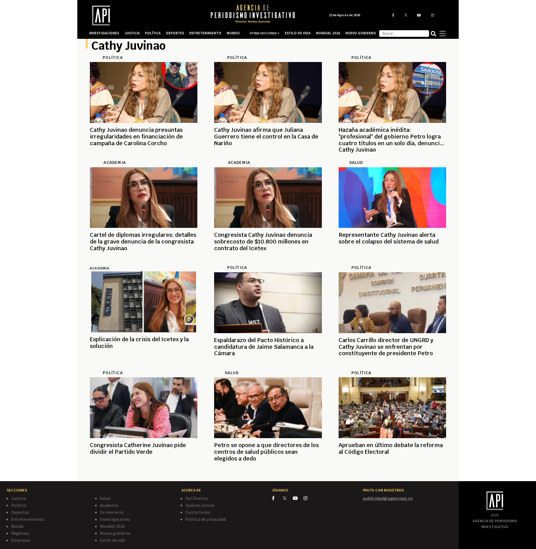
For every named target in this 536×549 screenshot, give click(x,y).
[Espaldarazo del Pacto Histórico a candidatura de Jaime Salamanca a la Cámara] (268, 367)
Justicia (18, 498)
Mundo (17, 526)
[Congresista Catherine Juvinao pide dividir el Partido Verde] (143, 472)
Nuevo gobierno (115, 533)
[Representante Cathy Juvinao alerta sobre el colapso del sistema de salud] (392, 261)
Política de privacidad (205, 519)
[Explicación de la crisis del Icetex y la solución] (143, 366)
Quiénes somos (199, 505)
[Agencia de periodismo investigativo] (144, 15)
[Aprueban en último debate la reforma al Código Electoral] (392, 472)
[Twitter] (287, 498)
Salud (105, 498)
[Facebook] (277, 498)
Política (18, 505)
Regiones (20, 533)
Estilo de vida (112, 540)
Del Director (197, 498)
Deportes (20, 512)
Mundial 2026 (112, 526)
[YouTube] (298, 498)
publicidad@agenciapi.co (388, 498)
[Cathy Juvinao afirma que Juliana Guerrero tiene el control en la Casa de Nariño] (268, 156)
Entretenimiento (27, 519)
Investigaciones (115, 519)
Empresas (20, 540)
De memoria (111, 512)
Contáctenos (197, 512)
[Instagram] (308, 498)
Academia (99, 268)
